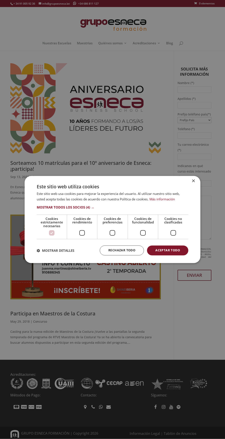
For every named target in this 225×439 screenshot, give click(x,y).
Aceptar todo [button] (167, 250)
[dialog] (112, 219)
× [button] (193, 181)
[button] (112, 207)
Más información (162, 199)
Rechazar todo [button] (121, 250)
